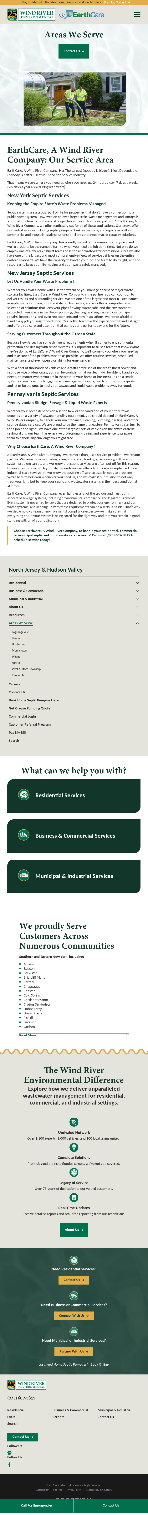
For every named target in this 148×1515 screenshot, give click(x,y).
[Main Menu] (137, 14)
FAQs (11, 1417)
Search (12, 1424)
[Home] (31, 14)
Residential (15, 1410)
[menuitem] (71, 583)
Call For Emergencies (37, 1505)
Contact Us (72, 51)
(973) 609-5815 (118, 535)
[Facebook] (9, 1464)
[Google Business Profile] (9, 1453)
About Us (72, 1230)
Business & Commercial (70, 1410)
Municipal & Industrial (114, 1410)
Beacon (29, 969)
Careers (58, 1417)
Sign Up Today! (115, 2)
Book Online (100, 1365)
